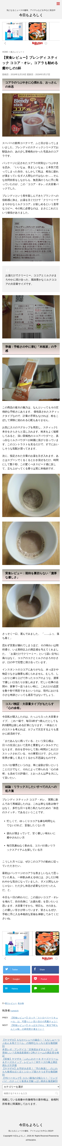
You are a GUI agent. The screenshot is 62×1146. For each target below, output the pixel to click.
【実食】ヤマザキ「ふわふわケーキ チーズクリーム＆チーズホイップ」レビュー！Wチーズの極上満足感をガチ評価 (30, 1062)
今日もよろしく (31, 15)
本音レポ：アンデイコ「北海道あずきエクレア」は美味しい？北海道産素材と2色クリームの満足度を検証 (30, 1052)
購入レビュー (11, 1003)
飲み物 (21, 1003)
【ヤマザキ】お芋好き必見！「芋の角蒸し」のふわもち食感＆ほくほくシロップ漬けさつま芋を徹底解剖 (30, 1071)
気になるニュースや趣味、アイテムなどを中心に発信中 (31, 1131)
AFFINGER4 (31, 1140)
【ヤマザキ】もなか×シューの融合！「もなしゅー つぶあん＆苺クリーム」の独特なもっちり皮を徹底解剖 (31, 1043)
